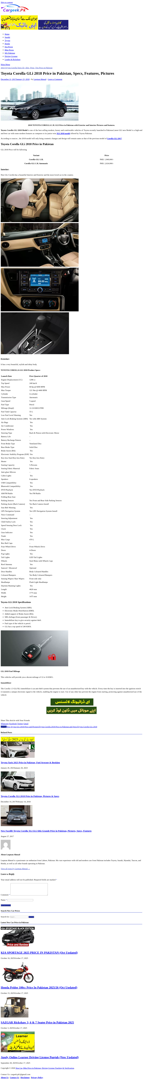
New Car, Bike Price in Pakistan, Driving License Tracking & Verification (45, 1068)
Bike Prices (9, 50)
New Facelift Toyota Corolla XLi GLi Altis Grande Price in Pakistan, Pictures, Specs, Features (46, 831)
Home (7, 34)
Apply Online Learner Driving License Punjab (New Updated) (40, 1057)
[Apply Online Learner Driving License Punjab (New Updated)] (18, 1052)
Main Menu (5, 64)
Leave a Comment (55, 79)
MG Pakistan (10, 53)
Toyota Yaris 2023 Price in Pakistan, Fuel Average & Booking (30, 762)
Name (4, 900)
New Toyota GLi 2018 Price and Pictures (23, 727)
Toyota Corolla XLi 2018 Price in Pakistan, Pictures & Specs (30, 796)
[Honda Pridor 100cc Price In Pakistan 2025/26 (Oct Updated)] (18, 982)
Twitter (20, 724)
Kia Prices (9, 47)
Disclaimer (25, 1077)
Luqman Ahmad (40, 79)
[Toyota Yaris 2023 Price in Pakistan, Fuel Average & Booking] (18, 757)
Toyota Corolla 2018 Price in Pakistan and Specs (58, 727)
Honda (7, 44)
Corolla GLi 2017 (114, 138)
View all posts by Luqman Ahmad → (15, 869)
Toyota (7, 40)
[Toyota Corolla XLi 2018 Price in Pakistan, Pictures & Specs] (18, 791)
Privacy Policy (37, 1077)
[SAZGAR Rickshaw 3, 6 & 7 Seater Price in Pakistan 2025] (14, 1017)
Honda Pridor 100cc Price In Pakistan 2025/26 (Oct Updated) (39, 987)
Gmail (25, 724)
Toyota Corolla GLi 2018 (87, 727)
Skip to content (7, 2)
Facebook (13, 724)
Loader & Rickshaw (12, 59)
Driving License (11, 56)
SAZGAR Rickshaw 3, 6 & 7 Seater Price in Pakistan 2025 (37, 1022)
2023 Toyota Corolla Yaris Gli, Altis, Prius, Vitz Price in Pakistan (26, 68)
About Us (5, 1077)
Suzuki (7, 37)
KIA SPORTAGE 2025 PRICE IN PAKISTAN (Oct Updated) (39, 952)
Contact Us (14, 1077)
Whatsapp (5, 724)
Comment (5, 895)
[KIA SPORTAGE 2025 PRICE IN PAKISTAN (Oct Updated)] (18, 947)
